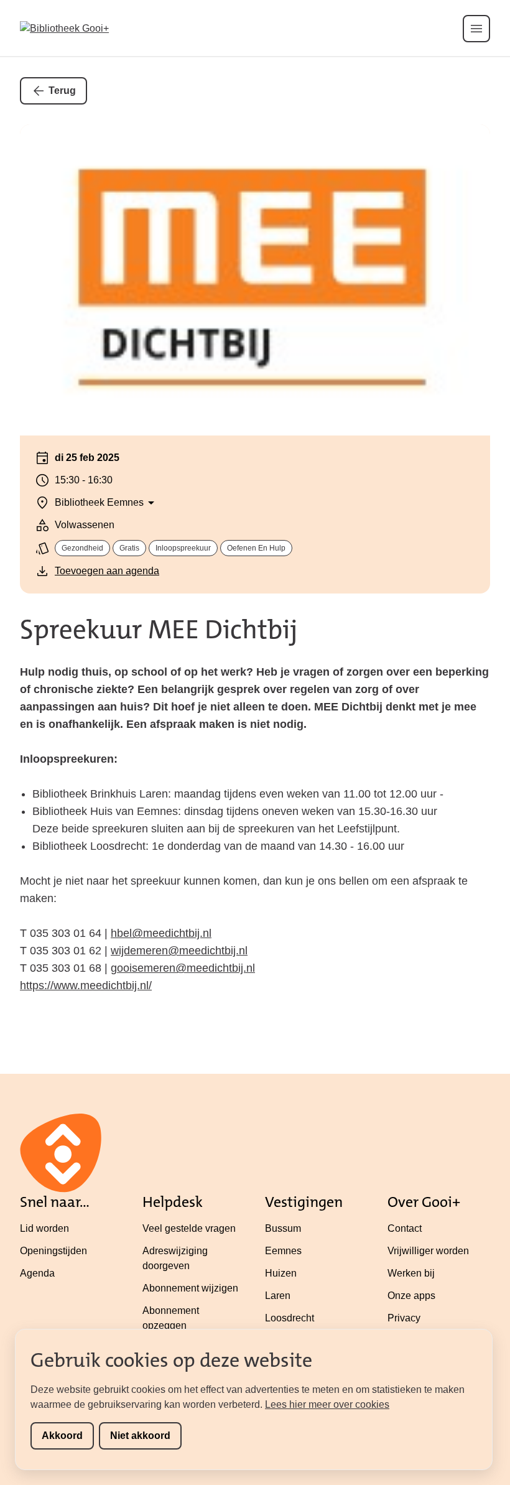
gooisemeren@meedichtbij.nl (183, 968)
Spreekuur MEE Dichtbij (158, 629)
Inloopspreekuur (183, 548)
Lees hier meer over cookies (327, 1404)
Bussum (283, 1228)
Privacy (403, 1318)
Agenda (37, 1273)
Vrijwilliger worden (428, 1250)
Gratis (129, 548)
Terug (62, 90)
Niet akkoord (140, 1435)
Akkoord (62, 1435)
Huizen (281, 1273)
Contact (404, 1228)
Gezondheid (82, 548)
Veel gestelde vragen (189, 1228)
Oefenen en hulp (256, 548)
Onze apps (411, 1295)
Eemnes (283, 1250)
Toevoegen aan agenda (107, 571)
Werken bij (411, 1273)
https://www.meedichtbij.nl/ (86, 985)
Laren (277, 1295)
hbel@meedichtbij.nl (161, 933)
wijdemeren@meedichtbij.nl (179, 950)
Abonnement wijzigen (190, 1288)
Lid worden (44, 1228)
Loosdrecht (289, 1318)
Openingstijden (53, 1250)
